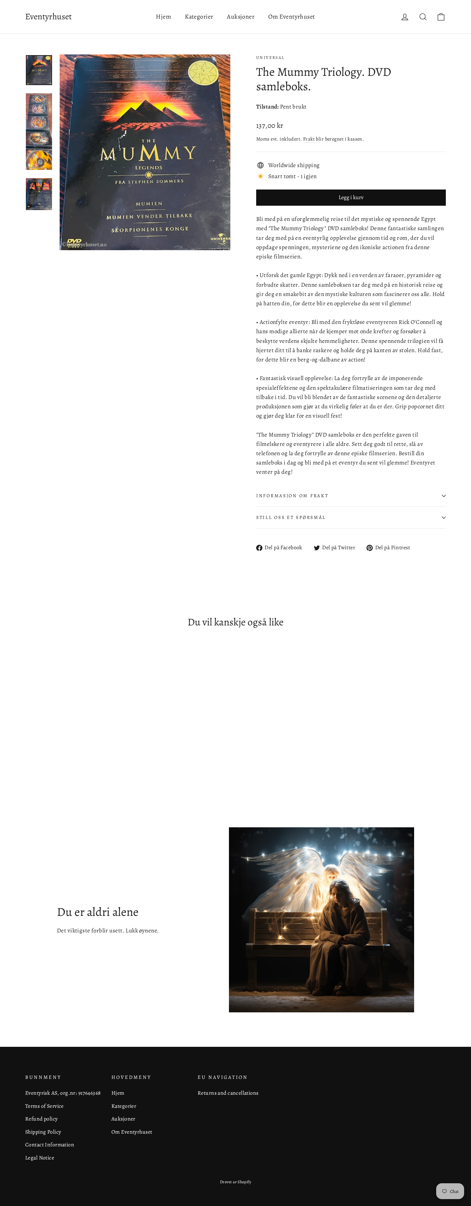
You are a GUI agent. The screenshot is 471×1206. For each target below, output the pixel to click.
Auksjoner (240, 16)
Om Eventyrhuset (291, 16)
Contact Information (49, 1144)
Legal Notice (39, 1157)
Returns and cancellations (228, 1092)
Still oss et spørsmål (291, 517)
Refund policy (41, 1118)
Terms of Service (44, 1106)
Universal (270, 57)
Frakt (309, 138)
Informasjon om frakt (292, 495)
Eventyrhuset (48, 16)
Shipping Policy (43, 1131)
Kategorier (199, 16)
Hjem (163, 16)
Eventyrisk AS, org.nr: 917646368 (63, 1092)
